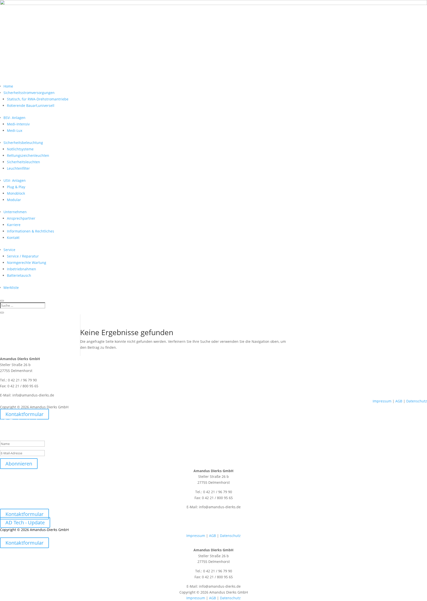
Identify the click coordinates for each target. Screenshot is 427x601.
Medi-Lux (14, 130)
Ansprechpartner (21, 218)
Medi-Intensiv (18, 124)
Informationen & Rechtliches (30, 231)
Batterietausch (19, 275)
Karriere (14, 224)
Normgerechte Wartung (26, 262)
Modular (14, 199)
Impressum (382, 401)
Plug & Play (16, 187)
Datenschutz (416, 401)
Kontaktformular (24, 414)
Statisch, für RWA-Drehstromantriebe (37, 99)
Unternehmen (15, 211)
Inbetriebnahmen (21, 269)
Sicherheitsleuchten (23, 162)
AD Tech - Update (25, 522)
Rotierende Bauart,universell (30, 105)
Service (9, 249)
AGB (398, 401)
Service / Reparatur (23, 256)
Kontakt (13, 237)
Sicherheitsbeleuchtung (23, 142)
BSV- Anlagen (14, 117)
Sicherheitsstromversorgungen (29, 92)
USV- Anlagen (14, 180)
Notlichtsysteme (20, 149)
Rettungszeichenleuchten (28, 155)
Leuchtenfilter (18, 168)
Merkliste (11, 287)
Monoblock (16, 193)
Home (8, 86)
